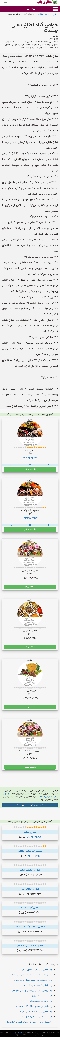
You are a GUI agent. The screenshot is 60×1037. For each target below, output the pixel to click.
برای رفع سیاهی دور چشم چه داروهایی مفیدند (33, 980)
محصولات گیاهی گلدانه (30, 851)
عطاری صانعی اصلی (30, 870)
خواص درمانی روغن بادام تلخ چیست (36, 1017)
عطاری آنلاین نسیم (30, 908)
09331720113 (30, 518)
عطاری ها (31, 9)
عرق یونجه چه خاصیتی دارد (41, 1001)
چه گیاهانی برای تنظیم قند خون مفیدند (36, 1011)
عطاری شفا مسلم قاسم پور (30, 946)
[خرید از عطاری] (48, 465)
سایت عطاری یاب (17, 1032)
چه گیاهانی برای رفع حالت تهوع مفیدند (35, 969)
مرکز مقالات (42, 14)
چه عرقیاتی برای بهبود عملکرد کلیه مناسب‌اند (34, 1006)
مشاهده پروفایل (30, 469)
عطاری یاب (54, 14)
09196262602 (30, 458)
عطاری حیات (30, 832)
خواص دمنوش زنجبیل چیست (39, 996)
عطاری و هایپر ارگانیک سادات (30, 927)
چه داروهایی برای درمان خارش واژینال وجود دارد (31, 990)
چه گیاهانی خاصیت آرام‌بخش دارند (37, 985)
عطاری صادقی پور (30, 889)
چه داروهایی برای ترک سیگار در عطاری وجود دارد (32, 975)
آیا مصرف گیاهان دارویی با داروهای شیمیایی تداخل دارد (28, 1022)
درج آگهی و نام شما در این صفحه (30, 805)
